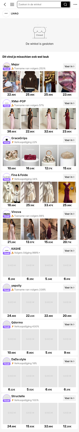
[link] (6, 13)
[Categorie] (12, 4)
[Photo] (6, 66)
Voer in (69, 66)
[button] (5, 4)
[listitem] (39, 79)
